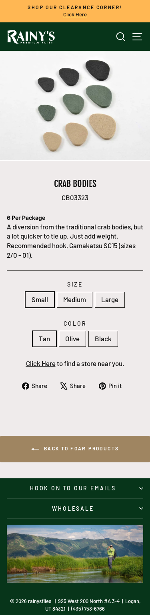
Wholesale (73, 508)
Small (40, 299)
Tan (44, 338)
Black (103, 338)
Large (109, 299)
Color (75, 323)
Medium (74, 299)
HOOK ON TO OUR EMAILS (73, 488)
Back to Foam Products (80, 448)
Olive (72, 338)
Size (75, 284)
